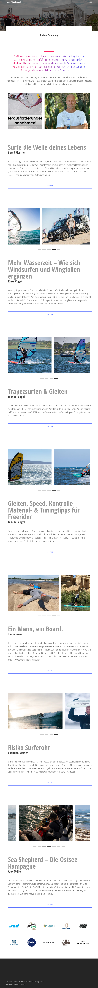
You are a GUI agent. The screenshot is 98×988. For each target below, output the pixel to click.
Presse (17, 984)
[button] (91, 2)
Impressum (22, 981)
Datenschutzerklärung (33, 981)
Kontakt (23, 984)
